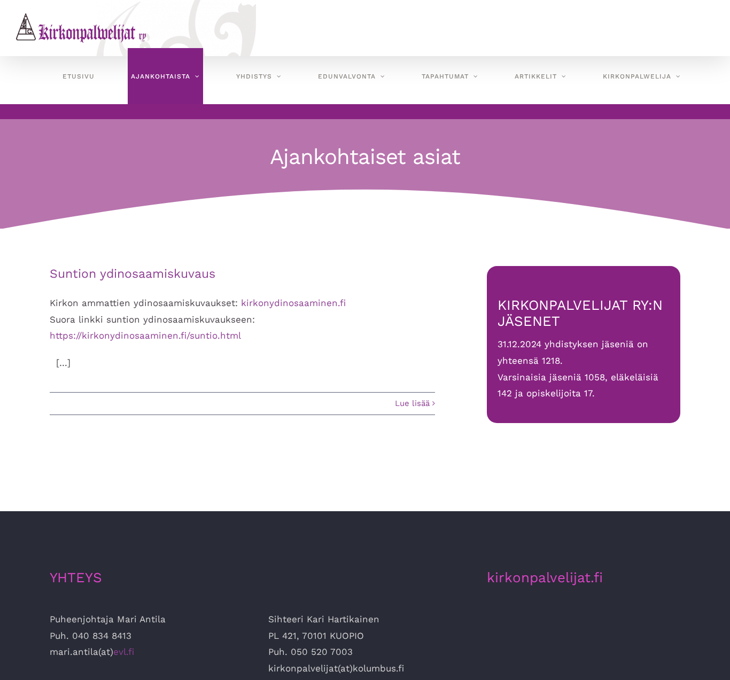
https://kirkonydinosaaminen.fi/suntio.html (145, 335)
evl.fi (123, 651)
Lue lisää (412, 403)
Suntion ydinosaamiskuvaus (132, 274)
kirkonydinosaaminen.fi (293, 303)
